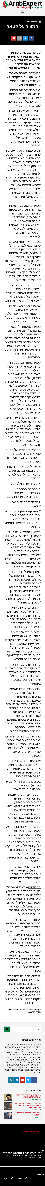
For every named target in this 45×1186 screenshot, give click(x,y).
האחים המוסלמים (21, 1153)
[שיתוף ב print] (19, 38)
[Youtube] (22, 1080)
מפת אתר (40, 1174)
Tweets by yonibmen (31, 1132)
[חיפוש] (7, 1029)
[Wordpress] (11, 1080)
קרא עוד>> (36, 1099)
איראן (39, 1153)
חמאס (39, 1155)
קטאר (25, 1157)
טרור (26, 1155)
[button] (22, 12)
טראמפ (32, 1155)
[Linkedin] (16, 1080)
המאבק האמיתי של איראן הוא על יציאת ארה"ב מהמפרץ (28, 1096)
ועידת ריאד (7, 1153)
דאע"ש (33, 1153)
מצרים (39, 1157)
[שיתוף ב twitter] (25, 38)
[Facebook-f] (34, 1080)
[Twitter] (28, 1080)
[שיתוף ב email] (13, 38)
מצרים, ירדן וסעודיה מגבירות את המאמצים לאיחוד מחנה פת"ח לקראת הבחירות (28, 1105)
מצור (7, 1155)
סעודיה (32, 1157)
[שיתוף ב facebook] (31, 38)
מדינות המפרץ (16, 1155)
